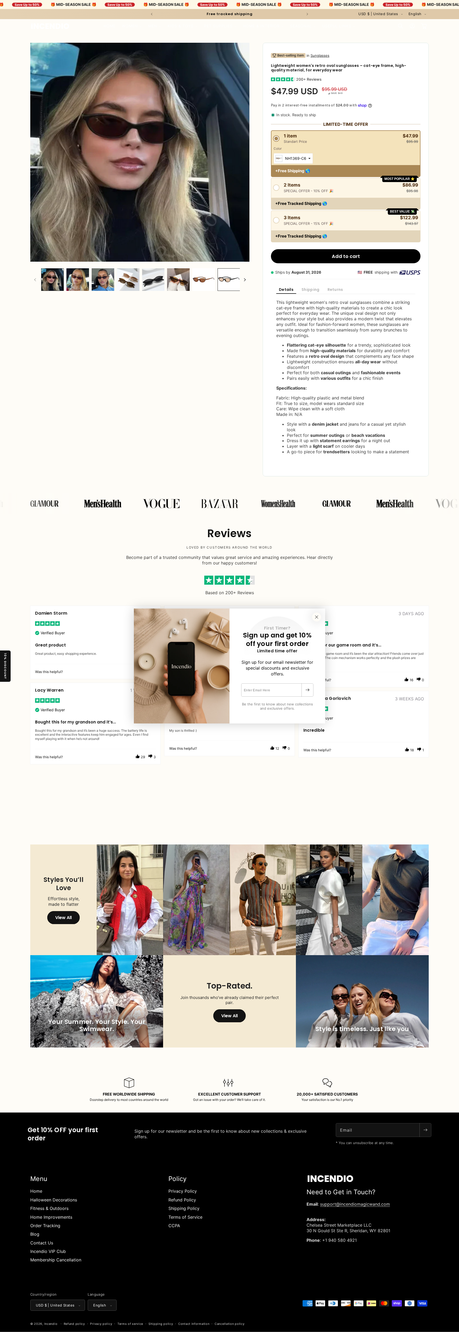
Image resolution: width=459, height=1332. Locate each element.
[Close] (316, 617)
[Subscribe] (307, 690)
